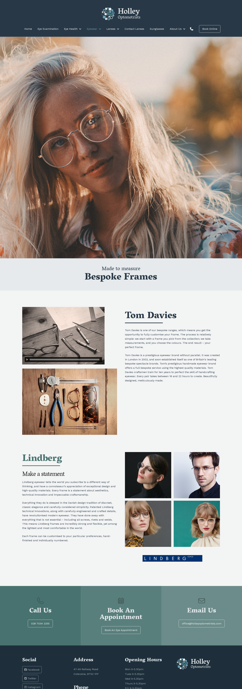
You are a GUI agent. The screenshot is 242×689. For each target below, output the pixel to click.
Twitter (31, 678)
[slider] (64, 359)
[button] (191, 29)
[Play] (27, 359)
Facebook (33, 669)
